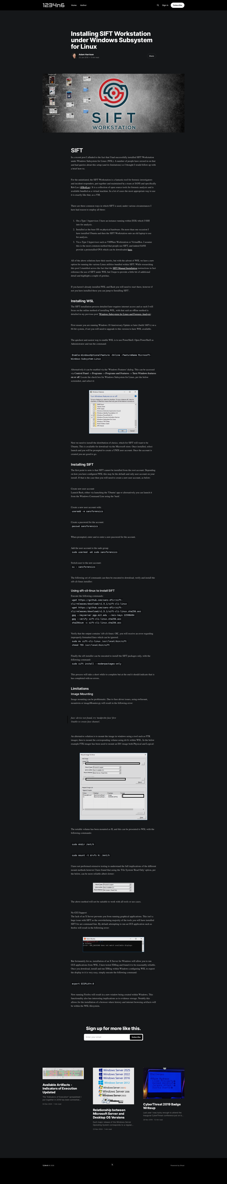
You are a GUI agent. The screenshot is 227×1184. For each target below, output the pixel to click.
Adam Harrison (86, 54)
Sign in (165, 5)
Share (151, 56)
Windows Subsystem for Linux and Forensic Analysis (125, 314)
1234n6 (45, 1165)
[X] (112, 1165)
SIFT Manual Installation (125, 268)
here (130, 249)
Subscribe (177, 5)
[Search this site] (158, 5)
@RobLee (85, 187)
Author (83, 5)
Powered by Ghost (177, 1165)
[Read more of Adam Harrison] (74, 56)
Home (73, 5)
